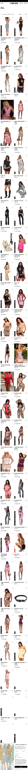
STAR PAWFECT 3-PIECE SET (5, 255)
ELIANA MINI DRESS (5, 365)
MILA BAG (16, 554)
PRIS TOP (3, 175)
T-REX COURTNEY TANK (5, 583)
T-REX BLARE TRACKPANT (4, 555)
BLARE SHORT (4, 635)
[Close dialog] (26, 743)
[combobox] (16, 757)
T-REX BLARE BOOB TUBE (5, 609)
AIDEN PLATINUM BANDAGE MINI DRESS (19, 366)
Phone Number (16, 755)
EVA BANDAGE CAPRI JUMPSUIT (6, 39)
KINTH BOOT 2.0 (4, 200)
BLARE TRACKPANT (5, 94)
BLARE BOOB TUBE (5, 473)
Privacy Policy (17, 764)
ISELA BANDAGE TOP (6, 121)
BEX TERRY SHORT (18, 175)
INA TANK (3, 338)
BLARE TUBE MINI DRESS (5, 148)
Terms (20, 764)
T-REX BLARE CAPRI (19, 582)
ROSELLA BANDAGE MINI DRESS (19, 255)
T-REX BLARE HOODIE (19, 527)
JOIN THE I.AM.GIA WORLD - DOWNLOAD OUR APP (14, 1)
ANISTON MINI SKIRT (19, 717)
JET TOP (16, 94)
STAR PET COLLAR (18, 608)
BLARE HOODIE (18, 66)
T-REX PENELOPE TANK (6, 447)
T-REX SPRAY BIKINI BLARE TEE (5, 421)
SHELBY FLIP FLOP (18, 200)
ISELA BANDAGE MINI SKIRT (19, 122)
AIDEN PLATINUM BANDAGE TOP (5, 310)
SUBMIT (21, 766)
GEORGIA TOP (17, 338)
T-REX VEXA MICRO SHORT (18, 448)
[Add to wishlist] (13, 17)
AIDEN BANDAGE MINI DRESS (19, 663)
